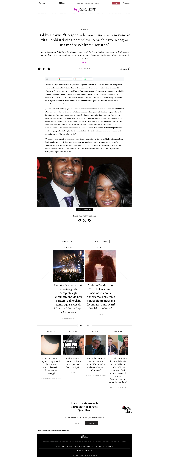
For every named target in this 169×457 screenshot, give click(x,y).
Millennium (87, 3)
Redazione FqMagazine (52, 379)
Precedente (68, 241)
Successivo (101, 241)
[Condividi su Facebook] (39, 69)
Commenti (123, 69)
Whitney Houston (84, 209)
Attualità (84, 29)
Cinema (74, 14)
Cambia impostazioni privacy (78, 442)
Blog (82, 3)
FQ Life (54, 14)
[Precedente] (45, 280)
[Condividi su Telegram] (49, 69)
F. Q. (85, 62)
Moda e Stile (100, 14)
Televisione (63, 14)
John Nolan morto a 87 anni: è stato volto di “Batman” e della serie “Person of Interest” (96, 364)
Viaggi (91, 14)
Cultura (128, 14)
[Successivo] (124, 280)
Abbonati (116, 3)
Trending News (42, 14)
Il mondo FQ (97, 3)
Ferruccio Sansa (119, 388)
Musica (83, 14)
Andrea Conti (69, 318)
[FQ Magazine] (84, 9)
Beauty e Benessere (115, 14)
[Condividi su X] (44, 69)
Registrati (92, 423)
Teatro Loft (73, 332)
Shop (92, 3)
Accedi (77, 423)
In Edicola (78, 3)
